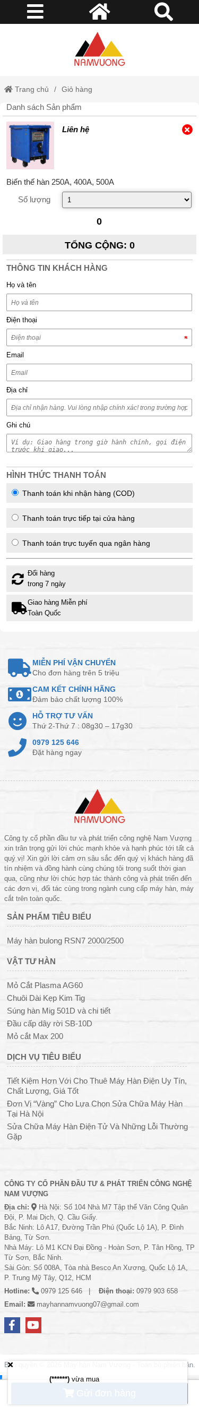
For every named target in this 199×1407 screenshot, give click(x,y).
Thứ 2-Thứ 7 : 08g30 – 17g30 (82, 720)
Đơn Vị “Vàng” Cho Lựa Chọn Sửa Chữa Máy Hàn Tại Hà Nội (95, 1108)
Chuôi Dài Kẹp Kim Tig (46, 997)
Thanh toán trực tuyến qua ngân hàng (85, 543)
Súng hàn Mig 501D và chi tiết (58, 1010)
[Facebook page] (12, 1325)
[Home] (99, 50)
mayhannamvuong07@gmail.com (88, 1304)
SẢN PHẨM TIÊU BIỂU (49, 916)
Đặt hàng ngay (57, 747)
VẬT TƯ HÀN (31, 961)
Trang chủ (31, 89)
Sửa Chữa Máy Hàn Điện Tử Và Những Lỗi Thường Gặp (97, 1131)
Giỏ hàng (77, 89)
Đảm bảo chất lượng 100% (77, 694)
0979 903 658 (157, 1291)
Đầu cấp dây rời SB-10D (49, 1023)
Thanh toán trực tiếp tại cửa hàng (77, 518)
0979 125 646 (61, 1291)
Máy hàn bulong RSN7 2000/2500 (65, 940)
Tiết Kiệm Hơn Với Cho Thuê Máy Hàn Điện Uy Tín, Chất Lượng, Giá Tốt (97, 1085)
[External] (30, 145)
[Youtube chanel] (33, 1325)
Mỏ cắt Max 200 (35, 1036)
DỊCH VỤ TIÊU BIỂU (44, 1056)
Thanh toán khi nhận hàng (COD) (77, 493)
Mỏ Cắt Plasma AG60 (45, 985)
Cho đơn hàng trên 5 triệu (75, 667)
